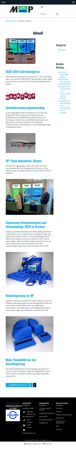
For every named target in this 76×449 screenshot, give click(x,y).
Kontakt (58, 411)
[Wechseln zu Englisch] (42, 6)
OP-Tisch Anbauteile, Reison (23, 160)
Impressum (60, 418)
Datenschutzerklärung (64, 415)
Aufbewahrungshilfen (47, 413)
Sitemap (59, 429)
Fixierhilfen (43, 416)
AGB (57, 426)
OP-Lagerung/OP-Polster (45, 409)
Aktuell (62, 50)
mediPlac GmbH (11, 21)
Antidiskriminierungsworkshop (25, 107)
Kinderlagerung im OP (20, 295)
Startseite (59, 408)
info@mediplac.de (29, 433)
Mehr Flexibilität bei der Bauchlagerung (21, 361)
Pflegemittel (43, 423)
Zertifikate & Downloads (60, 422)
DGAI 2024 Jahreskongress (23, 71)
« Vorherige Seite (17, 385)
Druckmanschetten (46, 420)
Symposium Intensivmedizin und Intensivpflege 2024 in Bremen (26, 224)
